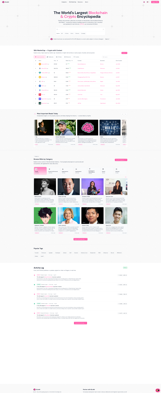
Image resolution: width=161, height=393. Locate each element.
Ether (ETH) (44, 68)
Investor (76, 252)
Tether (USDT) (45, 72)
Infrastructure (84, 252)
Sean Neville (87, 85)
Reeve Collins (81, 72)
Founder (37, 252)
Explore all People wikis (80, 239)
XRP (42, 81)
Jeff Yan (79, 103)
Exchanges (83, 33)
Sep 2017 (118, 94)
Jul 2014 (117, 68)
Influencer (105, 252)
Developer (57, 252)
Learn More (102, 38)
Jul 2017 (117, 77)
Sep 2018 (118, 85)
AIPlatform (119, 252)
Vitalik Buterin (81, 68)
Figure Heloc (44, 98)
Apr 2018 (118, 90)
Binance (43, 77)
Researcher (93, 252)
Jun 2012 (118, 81)
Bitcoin (72, 33)
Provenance (103, 98)
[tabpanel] (80, 82)
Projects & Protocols (44, 313)
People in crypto (44, 274)
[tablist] (57, 56)
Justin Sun (80, 94)
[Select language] (148, 2)
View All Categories (120, 159)
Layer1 (42, 256)
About (86, 2)
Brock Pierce (87, 72)
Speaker (51, 252)
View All (123, 52)
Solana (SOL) (44, 90)
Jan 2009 (118, 64)
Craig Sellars (93, 72)
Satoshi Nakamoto (82, 64)
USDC (43, 85)
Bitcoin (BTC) (44, 64)
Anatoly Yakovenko (82, 90)
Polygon (102, 72)
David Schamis (48, 277)
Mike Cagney (84, 98)
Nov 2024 (118, 103)
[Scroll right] (125, 114)
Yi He (89, 77)
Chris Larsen (80, 81)
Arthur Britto (93, 81)
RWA (99, 252)
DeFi (62, 33)
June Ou (79, 98)
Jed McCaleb (86, 81)
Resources (80, 2)
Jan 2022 (118, 98)
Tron (43, 94)
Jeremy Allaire (81, 85)
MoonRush (47, 315)
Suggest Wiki (155, 2)
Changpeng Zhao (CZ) (82, 77)
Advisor (65, 252)
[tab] (39, 56)
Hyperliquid (44, 103)
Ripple (101, 81)
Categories (64, 2)
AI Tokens (67, 33)
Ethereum (77, 33)
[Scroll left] (122, 114)
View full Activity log (79, 323)
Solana (101, 90)
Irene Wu (47, 296)
